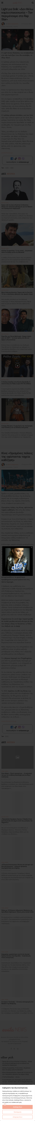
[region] (17, 1103)
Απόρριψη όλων (17, 1117)
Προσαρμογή (17, 1112)
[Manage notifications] (4, 1104)
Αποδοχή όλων (17, 1107)
